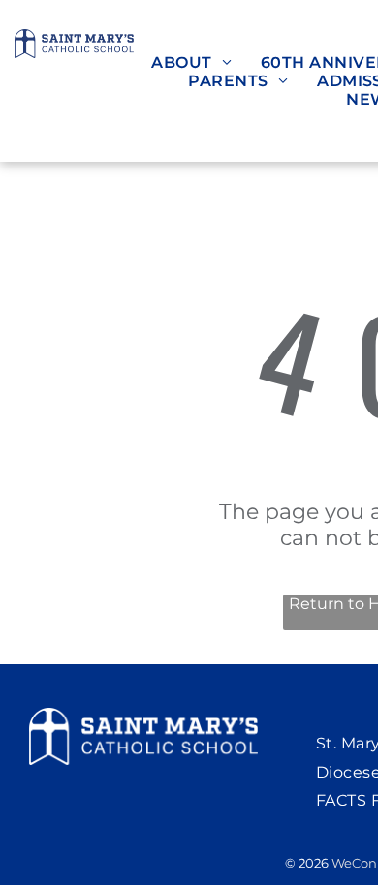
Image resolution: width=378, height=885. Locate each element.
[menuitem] (191, 62)
